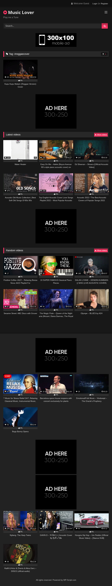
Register (104, 3)
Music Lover (20, 12)
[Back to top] (104, 578)
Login (94, 3)
